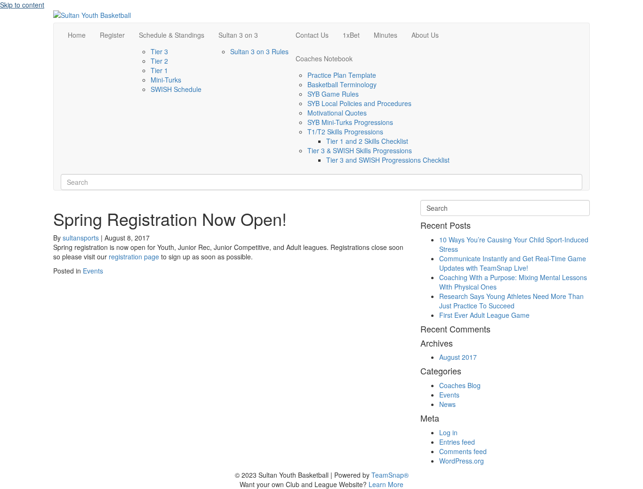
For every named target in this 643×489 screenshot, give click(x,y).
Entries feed (457, 442)
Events (93, 270)
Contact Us (312, 35)
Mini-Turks (166, 79)
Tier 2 (159, 61)
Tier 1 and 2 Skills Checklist (367, 141)
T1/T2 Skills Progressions (345, 131)
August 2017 (458, 357)
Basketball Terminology (342, 84)
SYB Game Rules (333, 94)
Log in (448, 432)
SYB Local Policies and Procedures (359, 103)
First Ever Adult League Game (484, 315)
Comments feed (463, 451)
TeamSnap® (390, 475)
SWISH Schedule (176, 89)
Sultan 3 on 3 (238, 35)
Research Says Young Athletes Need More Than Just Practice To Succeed (511, 300)
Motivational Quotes (337, 112)
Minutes (385, 35)
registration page (134, 256)
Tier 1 (159, 70)
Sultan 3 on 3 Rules (259, 51)
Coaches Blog (460, 385)
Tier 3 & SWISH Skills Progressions (359, 150)
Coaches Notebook (324, 58)
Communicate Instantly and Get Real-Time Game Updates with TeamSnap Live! (512, 263)
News (447, 404)
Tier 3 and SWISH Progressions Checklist (388, 160)
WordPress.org (461, 460)
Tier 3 (159, 51)
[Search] (63, 170)
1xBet (351, 35)
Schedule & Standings (171, 35)
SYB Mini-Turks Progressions (350, 122)
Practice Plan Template (341, 75)
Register (112, 35)
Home (77, 35)
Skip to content (22, 4)
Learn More (386, 484)
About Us (425, 35)
